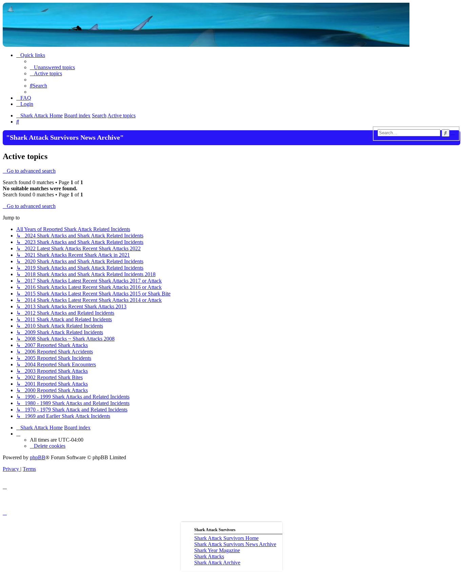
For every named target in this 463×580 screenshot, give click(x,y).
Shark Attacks (209, 556)
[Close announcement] (369, 134)
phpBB (37, 457)
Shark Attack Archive (217, 562)
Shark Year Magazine (217, 550)
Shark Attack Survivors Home (226, 538)
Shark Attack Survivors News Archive (235, 544)
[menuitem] (52, 67)
